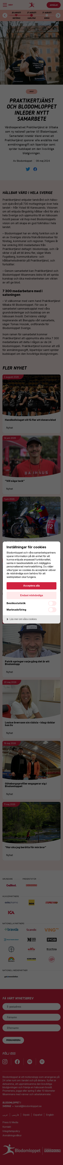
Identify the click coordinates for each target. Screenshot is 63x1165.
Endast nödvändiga (31, 595)
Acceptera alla (31, 585)
